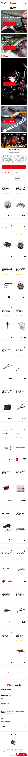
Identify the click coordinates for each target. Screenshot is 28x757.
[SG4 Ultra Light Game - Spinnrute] (21, 366)
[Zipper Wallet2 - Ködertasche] (7, 407)
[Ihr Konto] (5, 3)
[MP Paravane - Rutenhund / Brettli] (7, 488)
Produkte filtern (14, 167)
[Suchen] (22, 3)
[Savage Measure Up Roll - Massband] (7, 244)
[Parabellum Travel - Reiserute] (21, 448)
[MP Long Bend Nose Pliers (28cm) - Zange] (7, 366)
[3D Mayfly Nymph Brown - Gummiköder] (7, 326)
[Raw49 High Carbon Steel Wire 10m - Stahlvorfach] (21, 285)
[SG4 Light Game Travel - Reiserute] (7, 569)
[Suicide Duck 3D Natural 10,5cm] (21, 651)
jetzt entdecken (9, 24)
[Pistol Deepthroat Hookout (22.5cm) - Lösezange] (7, 285)
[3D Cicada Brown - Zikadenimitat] (7, 610)
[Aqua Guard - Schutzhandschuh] (21, 204)
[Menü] (2, 3)
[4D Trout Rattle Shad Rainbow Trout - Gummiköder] (21, 529)
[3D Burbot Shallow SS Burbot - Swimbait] (21, 569)
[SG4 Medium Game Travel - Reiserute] (7, 651)
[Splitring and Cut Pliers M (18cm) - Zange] (21, 407)
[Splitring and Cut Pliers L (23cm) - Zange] (21, 610)
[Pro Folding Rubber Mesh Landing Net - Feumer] (21, 326)
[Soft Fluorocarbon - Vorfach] (7, 204)
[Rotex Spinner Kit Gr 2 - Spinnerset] (21, 488)
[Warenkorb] (25, 3)
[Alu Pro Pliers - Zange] (7, 528)
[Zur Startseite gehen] (14, 2)
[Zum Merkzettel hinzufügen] (11, 185)
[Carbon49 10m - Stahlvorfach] (21, 244)
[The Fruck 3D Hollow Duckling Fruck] (7, 448)
